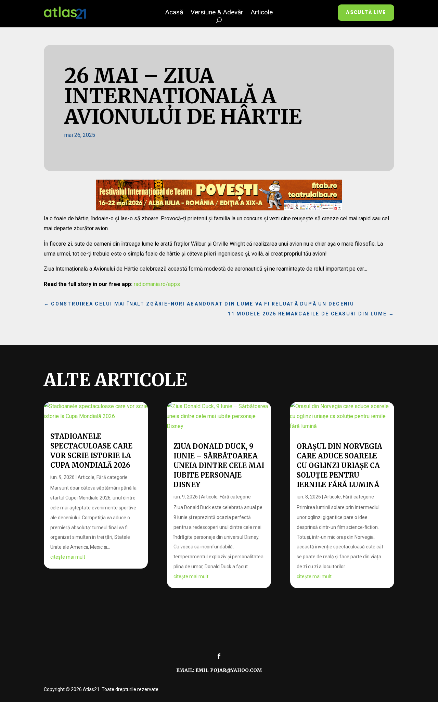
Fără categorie (112, 477)
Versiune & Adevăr (217, 13)
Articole (262, 13)
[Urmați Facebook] (219, 656)
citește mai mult (67, 557)
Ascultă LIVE (366, 12)
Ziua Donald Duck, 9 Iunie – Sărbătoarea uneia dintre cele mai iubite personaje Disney (218, 465)
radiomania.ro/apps (157, 284)
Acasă (174, 13)
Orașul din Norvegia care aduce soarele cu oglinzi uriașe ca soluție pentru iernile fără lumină (339, 465)
